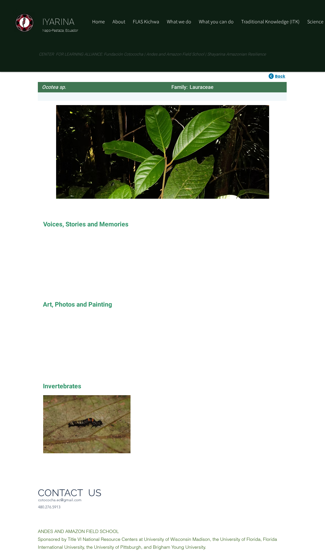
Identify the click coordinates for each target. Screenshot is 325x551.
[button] (216, 21)
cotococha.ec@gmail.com (60, 499)
